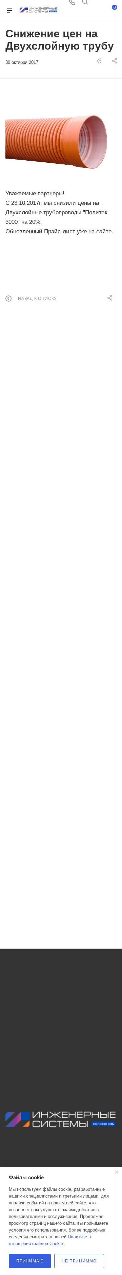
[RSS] (99, 61)
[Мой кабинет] (98, 4)
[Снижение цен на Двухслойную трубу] (61, 140)
